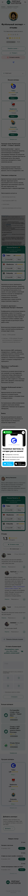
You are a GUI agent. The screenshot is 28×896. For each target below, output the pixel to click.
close (23, 432)
